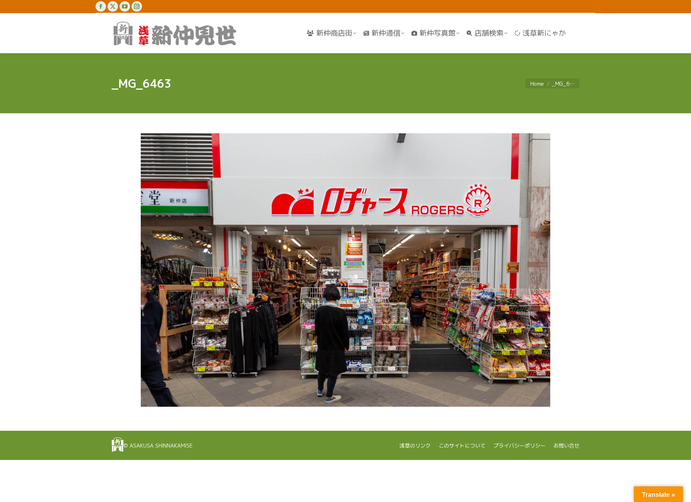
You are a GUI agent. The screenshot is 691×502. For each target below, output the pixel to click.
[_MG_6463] (345, 270)
